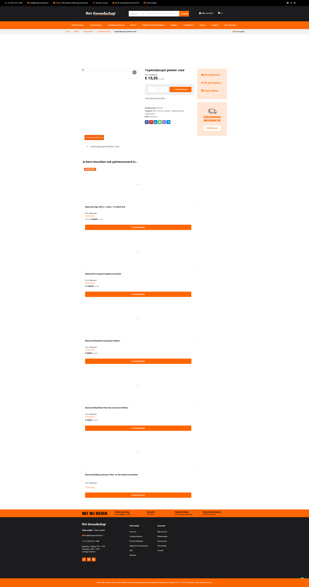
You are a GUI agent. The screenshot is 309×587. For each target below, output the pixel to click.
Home (68, 31)
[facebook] (84, 559)
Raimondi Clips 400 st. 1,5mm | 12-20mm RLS (105, 207)
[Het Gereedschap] (101, 14)
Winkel (76, 31)
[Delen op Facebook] (147, 122)
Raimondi (93, 213)
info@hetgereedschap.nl (39, 3)
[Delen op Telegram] (168, 122)
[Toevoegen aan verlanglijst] (167, 98)
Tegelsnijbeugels (103, 31)
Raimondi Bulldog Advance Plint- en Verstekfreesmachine (111, 474)
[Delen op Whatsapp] (160, 122)
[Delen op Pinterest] (151, 122)
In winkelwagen (180, 89)
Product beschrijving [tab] (94, 137)
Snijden (167, 111)
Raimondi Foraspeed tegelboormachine (103, 273)
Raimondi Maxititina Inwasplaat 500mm (102, 340)
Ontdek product (138, 495)
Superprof (153, 75)
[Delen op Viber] (164, 122)
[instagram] (89, 559)
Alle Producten (158, 111)
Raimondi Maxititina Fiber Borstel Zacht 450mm (106, 407)
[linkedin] (94, 559)
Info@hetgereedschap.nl (93, 535)
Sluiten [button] (209, 582)
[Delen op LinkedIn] (155, 122)
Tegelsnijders (88, 31)
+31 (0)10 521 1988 (14, 3)
